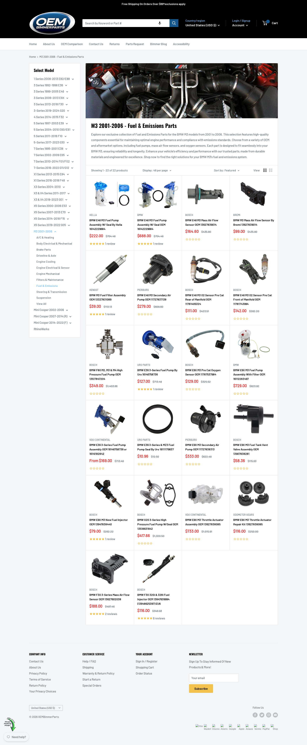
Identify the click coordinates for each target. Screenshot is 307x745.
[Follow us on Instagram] (268, 714)
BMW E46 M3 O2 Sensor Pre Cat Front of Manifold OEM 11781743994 (252, 299)
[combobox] (125, 23)
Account (238, 25)
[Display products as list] (270, 170)
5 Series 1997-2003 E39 (49, 123)
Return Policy (37, 685)
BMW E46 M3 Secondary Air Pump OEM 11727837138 (154, 297)
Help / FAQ (89, 661)
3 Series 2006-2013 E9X (49, 97)
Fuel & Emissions (47, 285)
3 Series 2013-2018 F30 (49, 104)
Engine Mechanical (48, 273)
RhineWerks (41, 329)
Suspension (43, 297)
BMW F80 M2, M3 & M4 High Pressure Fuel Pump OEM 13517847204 (106, 374)
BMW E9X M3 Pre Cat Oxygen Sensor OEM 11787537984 (203, 372)
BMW (140, 214)
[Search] (173, 23)
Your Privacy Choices (42, 691)
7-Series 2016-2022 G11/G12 (52, 167)
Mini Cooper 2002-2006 (49, 309)
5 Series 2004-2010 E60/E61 (52, 129)
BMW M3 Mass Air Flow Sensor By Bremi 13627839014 (253, 222)
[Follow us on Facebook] (255, 714)
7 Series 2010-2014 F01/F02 (52, 161)
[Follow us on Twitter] (261, 714)
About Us (49, 44)
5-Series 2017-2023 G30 (49, 142)
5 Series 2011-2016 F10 (48, 136)
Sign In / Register (146, 661)
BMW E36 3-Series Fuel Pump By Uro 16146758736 (157, 372)
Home (33, 44)
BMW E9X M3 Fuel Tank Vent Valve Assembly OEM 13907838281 (250, 449)
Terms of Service (40, 679)
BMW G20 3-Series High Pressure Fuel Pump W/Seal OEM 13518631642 (157, 524)
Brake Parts (43, 249)
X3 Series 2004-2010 (47, 186)
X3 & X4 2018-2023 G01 (49, 199)
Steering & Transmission (51, 291)
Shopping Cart (145, 667)
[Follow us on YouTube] (275, 714)
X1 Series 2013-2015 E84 (49, 174)
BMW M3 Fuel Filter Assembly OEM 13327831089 (107, 297)
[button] (159, 23)
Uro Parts (143, 364)
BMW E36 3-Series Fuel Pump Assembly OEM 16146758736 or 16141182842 (108, 449)
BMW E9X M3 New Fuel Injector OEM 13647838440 (108, 522)
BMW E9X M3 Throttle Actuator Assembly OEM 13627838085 (204, 522)
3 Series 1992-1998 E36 (49, 85)
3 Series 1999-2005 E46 (49, 91)
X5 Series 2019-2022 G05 (50, 225)
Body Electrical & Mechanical (54, 243)
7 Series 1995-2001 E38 (49, 148)
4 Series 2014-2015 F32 (49, 117)
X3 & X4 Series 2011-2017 (50, 193)
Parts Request (135, 44)
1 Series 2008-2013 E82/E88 (52, 78)
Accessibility (181, 44)
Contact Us (96, 44)
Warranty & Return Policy (98, 673)
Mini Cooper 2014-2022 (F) (51, 322)
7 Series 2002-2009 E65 (49, 155)
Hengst (93, 289)
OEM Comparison (72, 44)
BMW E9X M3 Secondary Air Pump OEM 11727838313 (202, 447)
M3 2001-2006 (43, 231)
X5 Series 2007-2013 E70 (50, 212)
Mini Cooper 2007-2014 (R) (51, 316)
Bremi (236, 214)
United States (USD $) (43, 707)
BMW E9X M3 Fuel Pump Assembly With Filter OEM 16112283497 (249, 374)
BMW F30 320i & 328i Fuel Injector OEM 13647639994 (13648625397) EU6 (153, 599)
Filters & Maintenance (50, 279)
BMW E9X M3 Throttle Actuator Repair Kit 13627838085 (252, 522)
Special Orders (91, 685)
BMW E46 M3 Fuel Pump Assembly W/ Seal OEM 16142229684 (152, 224)
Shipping (88, 667)
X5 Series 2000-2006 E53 (50, 205)
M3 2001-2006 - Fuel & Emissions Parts (61, 56)
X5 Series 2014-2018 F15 (49, 218)
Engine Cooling (45, 261)
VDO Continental (99, 439)
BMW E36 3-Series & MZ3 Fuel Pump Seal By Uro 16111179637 (155, 447)
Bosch (189, 214)
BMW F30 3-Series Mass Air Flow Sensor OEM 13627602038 (109, 597)
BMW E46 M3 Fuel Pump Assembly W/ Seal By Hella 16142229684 (105, 224)
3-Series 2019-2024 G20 (50, 110)
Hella (93, 214)
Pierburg (143, 289)
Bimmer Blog (158, 44)
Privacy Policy (38, 673)
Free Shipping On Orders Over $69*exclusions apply (153, 4)
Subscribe (201, 688)
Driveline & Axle (46, 255)
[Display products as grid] (264, 170)
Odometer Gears (243, 514)
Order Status (144, 673)
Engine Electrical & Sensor (53, 267)
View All (41, 303)
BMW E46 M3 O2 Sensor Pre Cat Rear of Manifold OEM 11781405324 (204, 299)
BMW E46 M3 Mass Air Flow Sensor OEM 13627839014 (201, 222)
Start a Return (91, 679)
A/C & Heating (45, 237)
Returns (114, 44)
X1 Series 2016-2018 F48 (49, 180)
